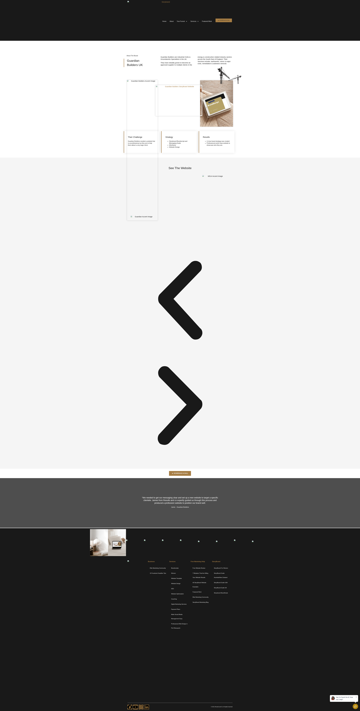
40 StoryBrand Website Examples (199, 585)
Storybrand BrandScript (221, 593)
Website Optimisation (177, 594)
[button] (180, 300)
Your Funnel (181, 21)
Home (164, 21)
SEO (172, 588)
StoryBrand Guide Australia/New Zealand (220, 575)
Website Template (176, 578)
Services (193, 21)
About (172, 21)
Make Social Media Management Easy (176, 616)
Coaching (174, 599)
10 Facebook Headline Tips (158, 573)
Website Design (175, 583)
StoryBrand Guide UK (220, 587)
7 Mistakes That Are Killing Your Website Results (200, 575)
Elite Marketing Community (158, 568)
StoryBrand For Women (221, 568)
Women (173, 573)
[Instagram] (141, 707)
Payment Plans (175, 609)
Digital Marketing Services (179, 604)
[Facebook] (130, 707)
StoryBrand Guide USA (221, 582)
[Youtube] (135, 707)
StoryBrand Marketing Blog (200, 602)
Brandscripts (175, 568)
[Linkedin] (146, 707)
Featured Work (207, 21)
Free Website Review (199, 568)
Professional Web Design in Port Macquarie (179, 626)
